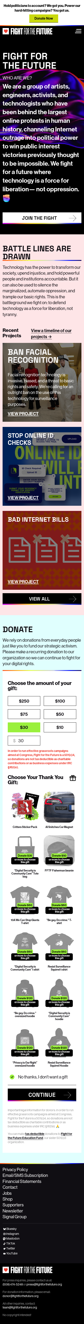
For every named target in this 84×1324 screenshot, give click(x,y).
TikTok (10, 1243)
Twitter (10, 1248)
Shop (7, 1199)
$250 (24, 701)
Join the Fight (39, 218)
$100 (60, 701)
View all (39, 599)
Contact (10, 1187)
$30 (24, 727)
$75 (24, 714)
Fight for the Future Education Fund (40, 1136)
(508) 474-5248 (13, 1284)
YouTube (11, 1253)
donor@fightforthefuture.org (21, 1296)
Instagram (12, 1234)
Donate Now (43, 18)
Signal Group (14, 1216)
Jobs (7, 1193)
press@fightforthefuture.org (44, 1284)
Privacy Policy (15, 1169)
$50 (60, 714)
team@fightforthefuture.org (20, 1307)
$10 (60, 727)
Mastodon (12, 1238)
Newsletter (13, 1211)
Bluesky (11, 1229)
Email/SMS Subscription (25, 1175)
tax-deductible (34, 1134)
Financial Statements (22, 1181)
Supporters (13, 1204)
